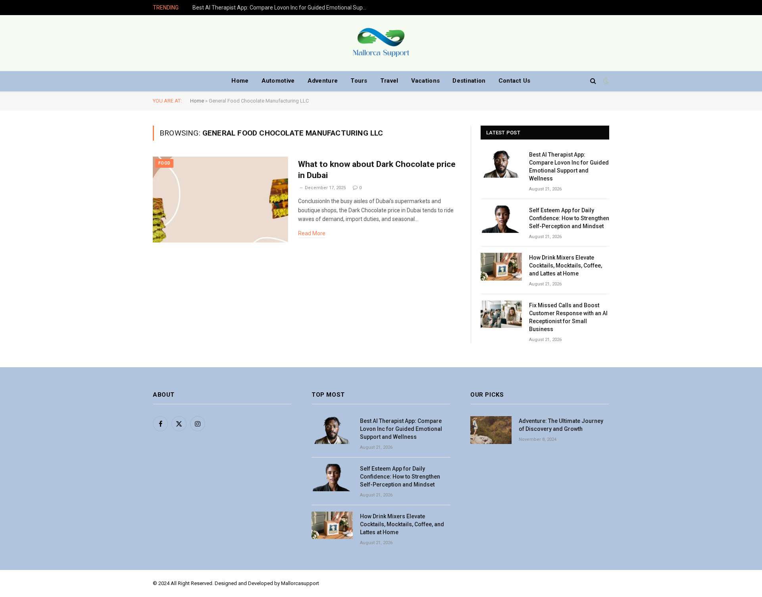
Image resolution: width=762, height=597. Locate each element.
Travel (389, 80)
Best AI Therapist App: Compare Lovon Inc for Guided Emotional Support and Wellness (281, 7)
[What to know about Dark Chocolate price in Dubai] (220, 200)
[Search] (593, 81)
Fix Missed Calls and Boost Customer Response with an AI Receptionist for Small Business (568, 317)
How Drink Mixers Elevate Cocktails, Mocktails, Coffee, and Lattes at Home (565, 265)
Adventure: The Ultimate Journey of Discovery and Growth (561, 425)
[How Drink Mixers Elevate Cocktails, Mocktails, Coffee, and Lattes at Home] (501, 266)
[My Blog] (381, 43)
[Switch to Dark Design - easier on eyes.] (605, 81)
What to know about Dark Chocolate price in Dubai (377, 169)
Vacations (425, 80)
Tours (359, 80)
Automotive (278, 80)
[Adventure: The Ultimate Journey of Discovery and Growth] (491, 430)
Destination (468, 80)
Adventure (323, 80)
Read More (311, 233)
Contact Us (514, 80)
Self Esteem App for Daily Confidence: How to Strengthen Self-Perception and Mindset (569, 218)
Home (239, 80)
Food (164, 163)
